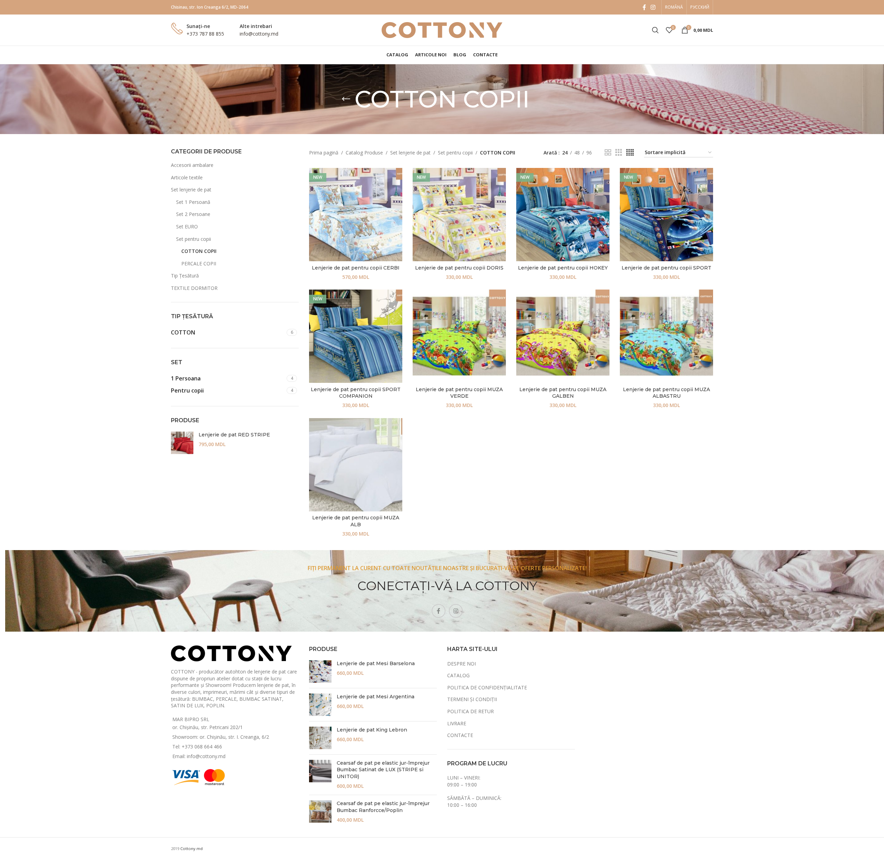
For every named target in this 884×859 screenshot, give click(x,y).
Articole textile (187, 177)
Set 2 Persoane (193, 214)
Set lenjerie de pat (191, 189)
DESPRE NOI (461, 663)
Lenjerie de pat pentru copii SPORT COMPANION (356, 392)
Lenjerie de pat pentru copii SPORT (666, 268)
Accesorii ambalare (192, 165)
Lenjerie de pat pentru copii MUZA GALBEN (562, 392)
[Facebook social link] (644, 7)
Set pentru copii (193, 239)
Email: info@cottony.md (198, 756)
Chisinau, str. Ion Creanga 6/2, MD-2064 (209, 7)
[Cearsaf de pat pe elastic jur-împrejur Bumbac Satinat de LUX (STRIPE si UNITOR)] (320, 775)
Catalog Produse (364, 152)
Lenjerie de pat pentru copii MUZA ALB (355, 521)
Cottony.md (191, 848)
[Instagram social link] (653, 7)
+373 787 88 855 (205, 33)
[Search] (655, 30)
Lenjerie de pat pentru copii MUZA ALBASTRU (666, 392)
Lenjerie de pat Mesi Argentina (375, 696)
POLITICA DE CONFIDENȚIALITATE (487, 687)
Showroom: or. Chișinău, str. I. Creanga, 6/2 (220, 737)
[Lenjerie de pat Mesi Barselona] (320, 671)
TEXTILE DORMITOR (194, 288)
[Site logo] (442, 29)
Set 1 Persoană (193, 202)
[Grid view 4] (630, 152)
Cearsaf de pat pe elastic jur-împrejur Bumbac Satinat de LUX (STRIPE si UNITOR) (383, 770)
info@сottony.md (259, 33)
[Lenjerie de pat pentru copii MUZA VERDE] (459, 336)
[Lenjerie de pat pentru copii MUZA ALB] (355, 464)
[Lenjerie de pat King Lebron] (320, 738)
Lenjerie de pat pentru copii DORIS (459, 268)
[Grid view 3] (618, 152)
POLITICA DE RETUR (470, 711)
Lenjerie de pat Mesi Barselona (376, 663)
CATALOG (458, 675)
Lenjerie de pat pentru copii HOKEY (563, 268)
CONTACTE (460, 735)
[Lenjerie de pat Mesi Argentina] (320, 704)
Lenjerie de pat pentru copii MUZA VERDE (459, 392)
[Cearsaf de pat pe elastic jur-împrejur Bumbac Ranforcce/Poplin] (320, 811)
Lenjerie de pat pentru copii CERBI (356, 268)
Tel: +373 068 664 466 (197, 746)
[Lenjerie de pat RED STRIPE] (182, 443)
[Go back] (346, 99)
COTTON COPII (199, 251)
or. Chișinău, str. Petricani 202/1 (207, 727)
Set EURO (187, 226)
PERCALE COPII (198, 263)
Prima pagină (323, 152)
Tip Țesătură (185, 275)
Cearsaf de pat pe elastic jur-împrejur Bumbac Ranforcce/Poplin (383, 806)
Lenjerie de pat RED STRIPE (234, 435)
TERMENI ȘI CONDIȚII (472, 699)
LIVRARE (456, 723)
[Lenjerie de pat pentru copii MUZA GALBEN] (562, 336)
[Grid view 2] (608, 152)
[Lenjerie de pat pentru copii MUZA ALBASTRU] (666, 336)
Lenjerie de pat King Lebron (372, 730)
